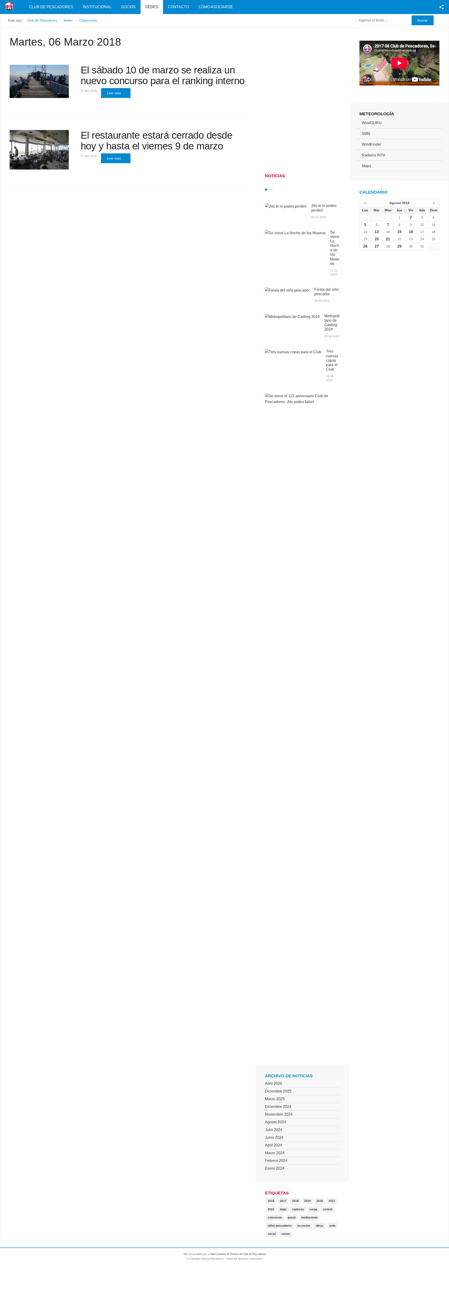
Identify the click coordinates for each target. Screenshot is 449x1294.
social (272, 1234)
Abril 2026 (273, 1083)
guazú (292, 1217)
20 (377, 239)
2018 (295, 1201)
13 (377, 232)
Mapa (366, 166)
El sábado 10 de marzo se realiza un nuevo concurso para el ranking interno (163, 75)
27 (377, 246)
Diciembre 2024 (278, 1107)
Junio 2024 (274, 1137)
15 (399, 232)
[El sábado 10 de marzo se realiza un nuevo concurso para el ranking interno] (39, 81)
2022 (271, 1209)
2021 (332, 1201)
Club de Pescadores (51, 7)
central (327, 1209)
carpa (313, 1209)
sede (332, 1225)
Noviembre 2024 (279, 1114)
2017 (283, 1201)
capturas (298, 1209)
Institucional (97, 7)
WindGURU (372, 123)
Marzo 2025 (275, 1099)
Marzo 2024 (275, 1153)
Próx (280, 189)
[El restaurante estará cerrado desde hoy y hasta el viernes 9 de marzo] (39, 149)
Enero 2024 (274, 1168)
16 (411, 232)
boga (283, 1209)
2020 (319, 1201)
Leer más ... (116, 93)
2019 (307, 1201)
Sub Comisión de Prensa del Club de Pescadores (238, 1254)
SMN (366, 134)
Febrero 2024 (276, 1161)
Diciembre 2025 (278, 1091)
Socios (128, 7)
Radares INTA (373, 155)
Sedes (151, 7)
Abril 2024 (273, 1145)
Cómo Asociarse (216, 7)
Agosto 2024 (275, 1122)
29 (399, 246)
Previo (276, 189)
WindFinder (371, 144)
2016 (271, 1201)
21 (388, 239)
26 (365, 246)
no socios (303, 1225)
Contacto (178, 7)
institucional (309, 1217)
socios (285, 1234)
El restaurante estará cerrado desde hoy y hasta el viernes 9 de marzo (156, 140)
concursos (275, 1217)
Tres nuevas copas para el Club (332, 360)
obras (319, 1225)
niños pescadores (280, 1225)
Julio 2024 (273, 1130)
